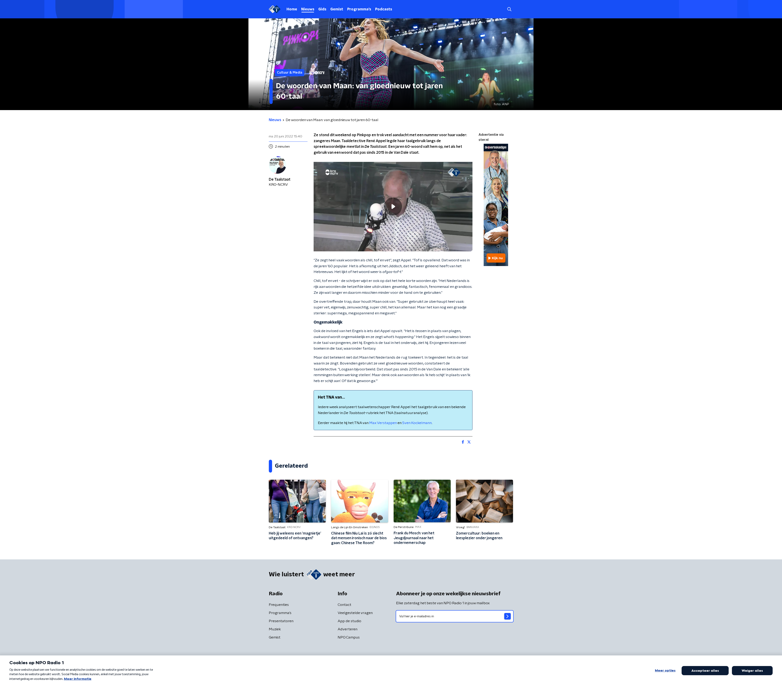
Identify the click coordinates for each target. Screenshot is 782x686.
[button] (509, 9)
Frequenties (279, 605)
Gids (322, 9)
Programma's (359, 9)
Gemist (336, 9)
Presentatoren (281, 621)
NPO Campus (349, 637)
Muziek (275, 629)
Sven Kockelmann (417, 423)
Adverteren (347, 629)
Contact (344, 605)
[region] (393, 206)
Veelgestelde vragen (355, 613)
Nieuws (307, 9)
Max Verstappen (383, 423)
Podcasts (383, 9)
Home (292, 9)
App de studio (349, 621)
